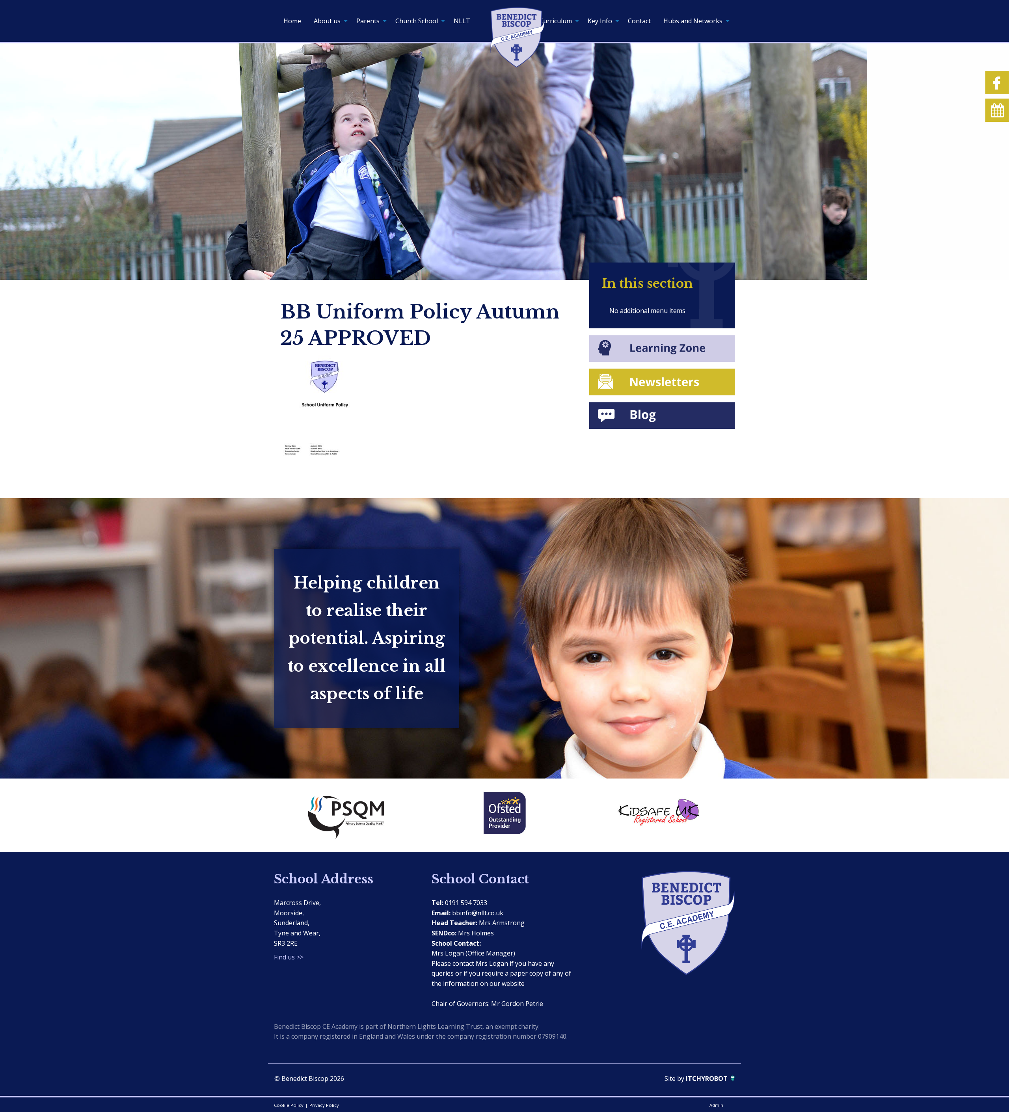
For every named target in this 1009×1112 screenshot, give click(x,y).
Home (292, 21)
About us (327, 21)
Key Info (600, 21)
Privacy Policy (324, 1105)
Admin (716, 1105)
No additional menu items (647, 310)
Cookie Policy (288, 1105)
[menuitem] (292, 20)
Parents (368, 21)
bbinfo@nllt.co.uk (477, 913)
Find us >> (288, 957)
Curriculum (555, 21)
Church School (416, 21)
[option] (351, 815)
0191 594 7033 (466, 902)
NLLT (462, 21)
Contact (639, 21)
